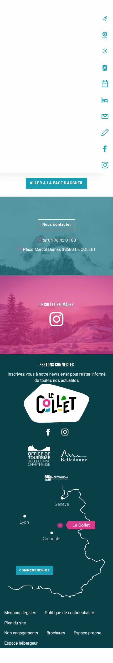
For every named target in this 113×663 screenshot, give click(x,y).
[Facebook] (56, 149)
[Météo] (56, 51)
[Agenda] (56, 84)
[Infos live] (56, 18)
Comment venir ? (34, 570)
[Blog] (56, 132)
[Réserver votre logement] (56, 100)
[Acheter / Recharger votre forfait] (56, 67)
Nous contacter (56, 224)
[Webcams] (56, 35)
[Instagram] (56, 165)
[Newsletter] (56, 116)
